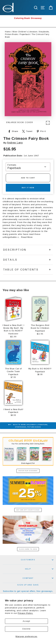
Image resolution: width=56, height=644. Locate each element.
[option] (28, 18)
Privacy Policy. (25, 613)
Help (28, 569)
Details (10, 259)
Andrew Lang (15, 142)
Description (14, 249)
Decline (26, 629)
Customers (28, 560)
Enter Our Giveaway (28, 470)
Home (8, 32)
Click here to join (28, 549)
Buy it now (28, 187)
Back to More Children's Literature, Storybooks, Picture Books (30, 426)
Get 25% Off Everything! (28, 510)
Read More (27, 237)
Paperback (25, 34)
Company (28, 578)
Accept (26, 621)
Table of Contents (20, 269)
